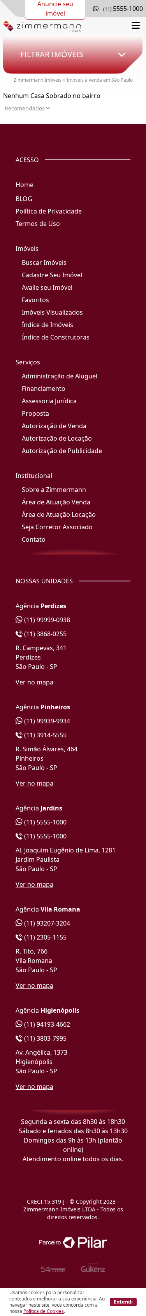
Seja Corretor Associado (57, 527)
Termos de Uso (38, 223)
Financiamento (43, 388)
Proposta (35, 413)
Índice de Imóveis (47, 324)
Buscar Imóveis (44, 262)
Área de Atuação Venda (56, 502)
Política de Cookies (43, 1311)
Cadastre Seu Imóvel (52, 275)
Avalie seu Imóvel (47, 287)
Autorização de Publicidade (62, 450)
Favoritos (35, 300)
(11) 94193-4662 (46, 1024)
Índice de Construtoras (56, 337)
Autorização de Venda (54, 426)
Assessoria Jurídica (49, 401)
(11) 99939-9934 (46, 721)
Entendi (123, 1301)
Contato (34, 539)
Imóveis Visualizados (52, 312)
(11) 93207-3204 (46, 923)
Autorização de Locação (57, 438)
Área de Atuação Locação (59, 514)
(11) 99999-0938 (46, 620)
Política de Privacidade (49, 211)
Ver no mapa (34, 682)
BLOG (24, 198)
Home (24, 184)
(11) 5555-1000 (45, 822)
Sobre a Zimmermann (54, 489)
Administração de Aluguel (59, 376)
